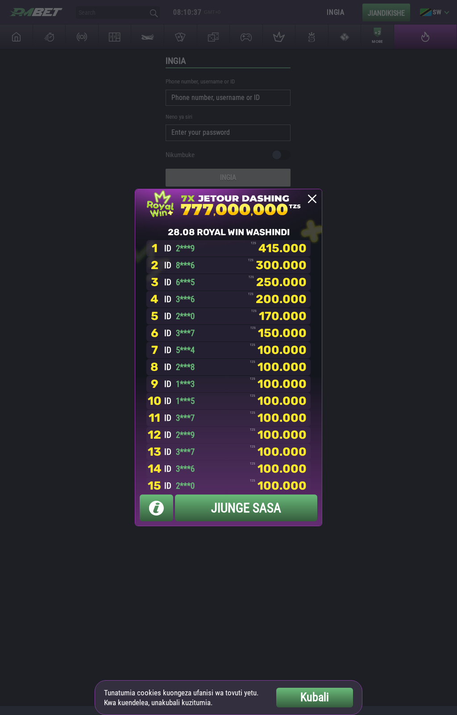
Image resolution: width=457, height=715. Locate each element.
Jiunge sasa (246, 507)
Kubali (314, 697)
